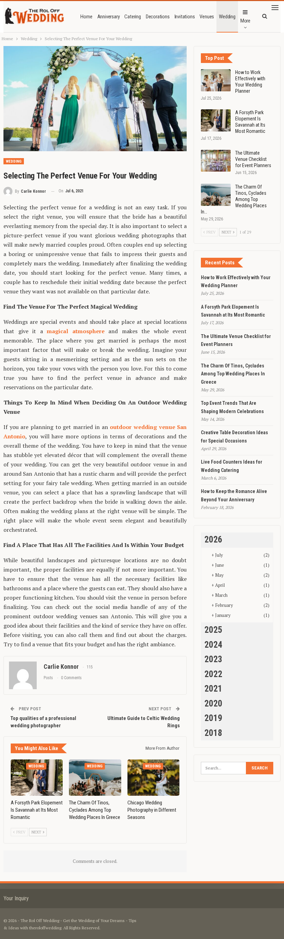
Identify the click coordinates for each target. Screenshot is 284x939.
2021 (213, 689)
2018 (213, 733)
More (245, 21)
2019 (213, 718)
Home (86, 16)
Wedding (227, 16)
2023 (213, 659)
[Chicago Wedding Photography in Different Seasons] (153, 777)
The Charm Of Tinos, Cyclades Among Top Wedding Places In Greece (233, 374)
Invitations (185, 16)
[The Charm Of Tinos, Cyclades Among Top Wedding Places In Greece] (95, 777)
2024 (213, 645)
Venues (206, 16)
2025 (213, 630)
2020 (213, 704)
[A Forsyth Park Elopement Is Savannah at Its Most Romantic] (37, 777)
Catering (132, 16)
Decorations (158, 16)
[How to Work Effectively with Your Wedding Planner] (216, 80)
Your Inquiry (16, 898)
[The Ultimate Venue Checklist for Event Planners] (216, 161)
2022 (213, 674)
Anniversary (108, 16)
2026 (213, 540)
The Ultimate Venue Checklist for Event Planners (253, 159)
